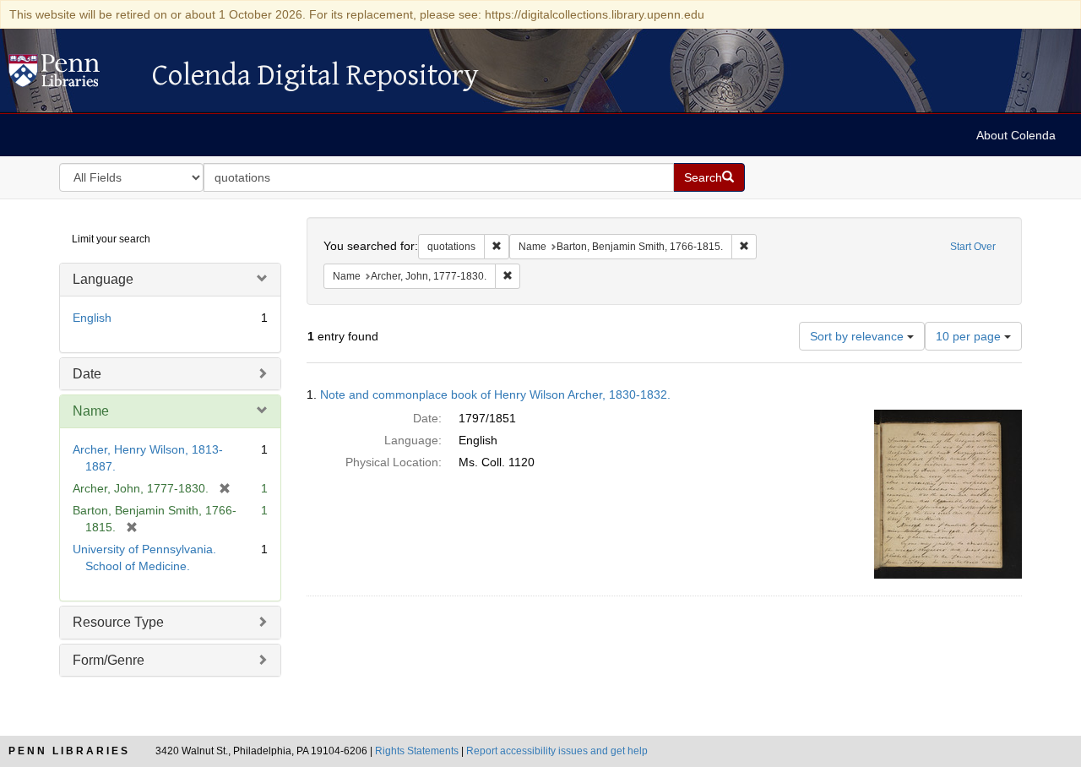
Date (87, 374)
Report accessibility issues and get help (557, 751)
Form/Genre (108, 660)
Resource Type (118, 622)
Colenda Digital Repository (71, 75)
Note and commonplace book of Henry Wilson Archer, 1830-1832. (495, 394)
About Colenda (1016, 135)
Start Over (973, 247)
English (92, 317)
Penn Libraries (69, 751)
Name (91, 411)
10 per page (970, 336)
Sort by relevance (858, 336)
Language (103, 279)
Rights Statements (417, 751)
